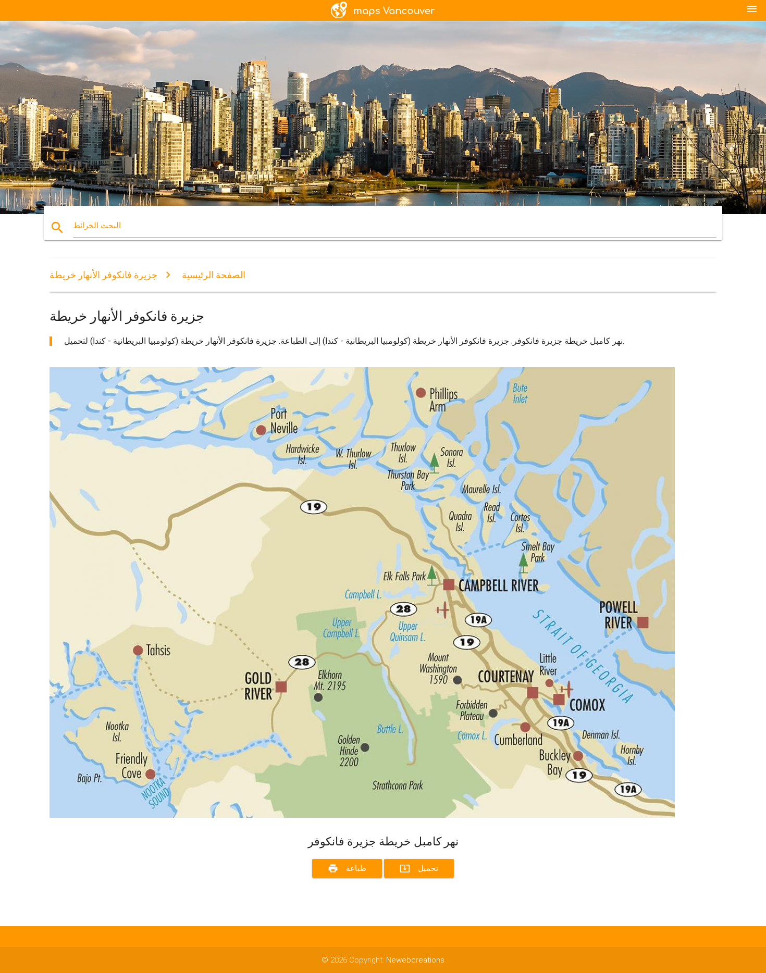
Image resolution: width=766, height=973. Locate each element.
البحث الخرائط (97, 225)
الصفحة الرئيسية (213, 274)
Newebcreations (415, 960)
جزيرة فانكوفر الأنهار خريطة (103, 274)
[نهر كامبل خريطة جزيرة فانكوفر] (362, 815)
